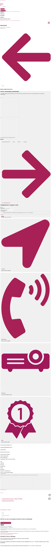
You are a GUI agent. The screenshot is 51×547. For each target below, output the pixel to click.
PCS (2, 440)
